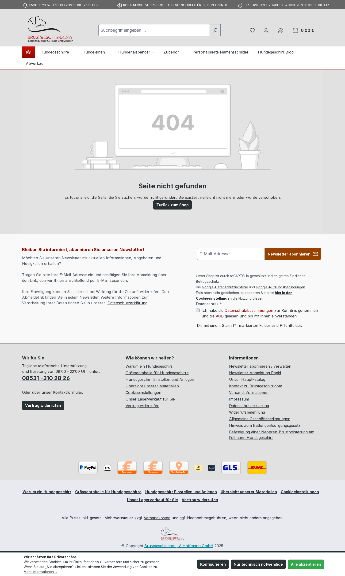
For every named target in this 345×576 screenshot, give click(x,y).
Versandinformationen (248, 392)
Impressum (239, 399)
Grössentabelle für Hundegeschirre (157, 372)
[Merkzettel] (252, 30)
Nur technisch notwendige (258, 564)
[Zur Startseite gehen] (50, 29)
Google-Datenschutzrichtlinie (225, 287)
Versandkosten (157, 517)
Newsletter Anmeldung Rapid (255, 372)
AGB (220, 316)
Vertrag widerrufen (43, 405)
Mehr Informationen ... (40, 572)
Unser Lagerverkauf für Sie (150, 399)
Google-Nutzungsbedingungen (280, 287)
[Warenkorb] (280, 30)
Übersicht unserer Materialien (152, 386)
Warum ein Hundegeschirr (149, 366)
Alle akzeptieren (306, 564)
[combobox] (154, 30)
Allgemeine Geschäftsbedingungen (259, 418)
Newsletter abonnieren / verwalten (260, 366)
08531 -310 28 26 (46, 378)
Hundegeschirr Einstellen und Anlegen (160, 379)
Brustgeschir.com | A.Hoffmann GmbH (178, 545)
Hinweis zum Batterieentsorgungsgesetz (264, 425)
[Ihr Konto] (266, 30)
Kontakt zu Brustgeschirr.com (255, 386)
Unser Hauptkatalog (247, 379)
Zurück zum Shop (172, 204)
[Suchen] (215, 30)
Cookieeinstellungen (143, 392)
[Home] (28, 52)
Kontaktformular (67, 392)
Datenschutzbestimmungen (249, 310)
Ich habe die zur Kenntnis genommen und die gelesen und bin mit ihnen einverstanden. (260, 313)
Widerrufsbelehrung (247, 412)
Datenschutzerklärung (127, 303)
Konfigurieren (213, 564)
